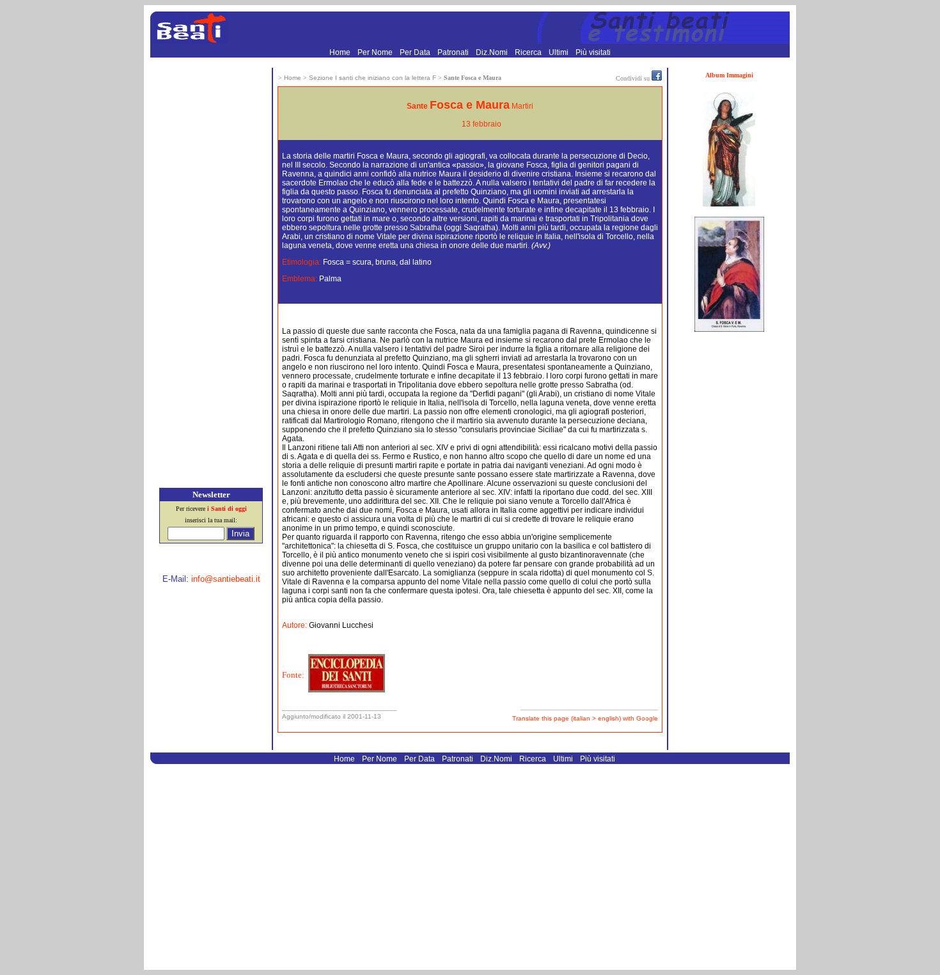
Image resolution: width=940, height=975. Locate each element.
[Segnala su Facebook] (657, 78)
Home (340, 52)
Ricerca (529, 52)
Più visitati (593, 52)
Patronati (454, 52)
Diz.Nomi (493, 52)
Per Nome (376, 52)
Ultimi (559, 52)
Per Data (416, 52)
